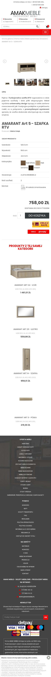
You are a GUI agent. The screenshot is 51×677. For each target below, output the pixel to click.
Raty (25, 509)
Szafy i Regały (25, 481)
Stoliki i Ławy (25, 485)
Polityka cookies (25, 526)
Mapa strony (25, 570)
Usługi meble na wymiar (25, 567)
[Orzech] (31, 168)
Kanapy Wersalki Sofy (25, 447)
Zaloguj (44, 8)
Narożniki (25, 444)
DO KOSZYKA (37, 215)
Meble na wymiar (25, 556)
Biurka (25, 488)
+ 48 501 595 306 (38, 5)
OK (45, 617)
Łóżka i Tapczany (25, 454)
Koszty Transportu (25, 512)
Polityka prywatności (25, 522)
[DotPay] (25, 623)
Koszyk (48, 26)
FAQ (25, 515)
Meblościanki (25, 468)
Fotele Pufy (25, 450)
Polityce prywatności (9, 676)
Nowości (25, 505)
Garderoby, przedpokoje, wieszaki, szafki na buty (25, 495)
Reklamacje (25, 533)
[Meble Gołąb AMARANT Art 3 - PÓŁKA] (25, 403)
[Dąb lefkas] (23, 163)
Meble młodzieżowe (25, 471)
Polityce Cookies (24, 676)
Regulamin (25, 519)
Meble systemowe (25, 474)
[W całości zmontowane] (23, 187)
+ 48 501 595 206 (37, 2)
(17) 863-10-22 (27, 593)
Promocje (25, 560)
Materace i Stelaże (25, 457)
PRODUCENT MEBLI (26, 13)
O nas (25, 553)
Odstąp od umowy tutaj (25, 536)
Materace (25, 546)
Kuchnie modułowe (25, 461)
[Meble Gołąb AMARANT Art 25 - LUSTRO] (25, 315)
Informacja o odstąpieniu (25, 529)
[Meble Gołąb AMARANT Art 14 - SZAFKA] (25, 359)
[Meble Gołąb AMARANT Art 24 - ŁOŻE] (25, 271)
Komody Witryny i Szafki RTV (25, 478)
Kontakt (25, 574)
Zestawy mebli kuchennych (25, 464)
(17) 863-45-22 (26, 590)
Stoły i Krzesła (25, 492)
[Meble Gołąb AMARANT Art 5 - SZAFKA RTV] (25, 61)
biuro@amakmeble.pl (27, 597)
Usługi (25, 563)
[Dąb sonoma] (37, 163)
